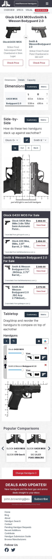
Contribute (10, 533)
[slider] (22, 353)
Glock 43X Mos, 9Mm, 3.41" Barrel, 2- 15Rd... (21, 244)
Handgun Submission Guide (18, 536)
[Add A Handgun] (6, 341)
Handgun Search (13, 521)
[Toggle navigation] (47, 3)
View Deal (40, 225)
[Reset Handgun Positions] (14, 341)
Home (7, 512)
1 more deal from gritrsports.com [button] (16, 235)
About (7, 518)
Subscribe (41, 499)
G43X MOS (11, 99)
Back (36, 148)
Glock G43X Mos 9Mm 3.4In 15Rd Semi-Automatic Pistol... (21, 225)
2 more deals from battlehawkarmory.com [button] (20, 280)
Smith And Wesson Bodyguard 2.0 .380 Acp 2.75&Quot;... (20, 292)
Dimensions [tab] (10, 80)
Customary (32, 87)
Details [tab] (21, 80)
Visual (29, 10)
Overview (9, 10)
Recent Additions (13, 530)
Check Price (13, 63)
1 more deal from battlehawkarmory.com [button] (19, 252)
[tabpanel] (26, 95)
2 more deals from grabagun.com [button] (17, 304)
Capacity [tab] (31, 80)
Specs (20, 10)
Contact (8, 524)
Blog (7, 515)
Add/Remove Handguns (26, 3)
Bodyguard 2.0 (13, 103)
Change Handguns (25, 473)
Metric (44, 87)
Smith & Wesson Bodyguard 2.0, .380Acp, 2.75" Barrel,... (21, 270)
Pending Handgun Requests (18, 527)
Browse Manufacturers (15, 539)
